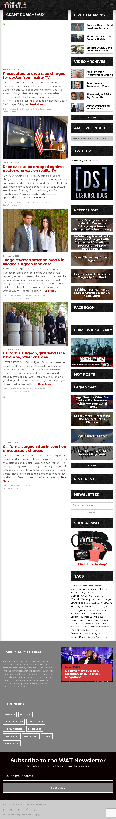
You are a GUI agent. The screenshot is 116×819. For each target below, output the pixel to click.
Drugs (94, 600)
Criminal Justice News (12, 109)
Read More (36, 104)
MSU (100, 624)
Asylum (94, 589)
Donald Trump (81, 599)
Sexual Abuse (45, 109)
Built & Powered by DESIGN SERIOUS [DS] (21, 814)
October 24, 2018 (11, 256)
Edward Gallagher (104, 599)
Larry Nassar (97, 616)
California (90, 593)
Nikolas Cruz (78, 626)
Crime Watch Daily (98, 596)
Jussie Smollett (94, 613)
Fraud (103, 603)
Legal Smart (77, 620)
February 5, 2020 (11, 163)
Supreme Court (94, 637)
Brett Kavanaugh (78, 592)
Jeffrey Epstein (78, 613)
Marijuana (87, 620)
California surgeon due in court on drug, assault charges (34, 448)
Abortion (76, 585)
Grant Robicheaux (10, 112)
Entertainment (28, 109)
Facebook (95, 603)
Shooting (93, 633)
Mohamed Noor (91, 624)
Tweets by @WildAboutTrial (84, 160)
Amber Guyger (76, 589)
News (37, 109)
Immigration (79, 610)
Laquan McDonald (80, 617)
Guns (109, 602)
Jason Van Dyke (97, 610)
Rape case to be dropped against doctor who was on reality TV (33, 169)
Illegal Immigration (102, 607)
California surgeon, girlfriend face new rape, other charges (34, 355)
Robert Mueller (92, 630)
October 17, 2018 (10, 442)
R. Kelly (81, 630)
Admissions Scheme (92, 586)
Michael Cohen (78, 623)
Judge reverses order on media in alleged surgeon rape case (33, 262)
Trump (104, 637)
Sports (100, 634)
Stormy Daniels (79, 637)
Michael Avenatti (100, 620)
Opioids (90, 626)
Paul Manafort (102, 626)
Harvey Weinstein (82, 606)
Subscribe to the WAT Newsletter (58, 760)
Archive (86, 589)
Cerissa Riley (8, 298)
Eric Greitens (85, 603)
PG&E (74, 630)
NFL (104, 623)
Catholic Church (80, 595)
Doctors (25, 295)
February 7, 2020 (11, 69)
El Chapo (75, 603)
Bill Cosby (104, 588)
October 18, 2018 (11, 349)
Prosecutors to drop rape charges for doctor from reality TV (34, 75)
